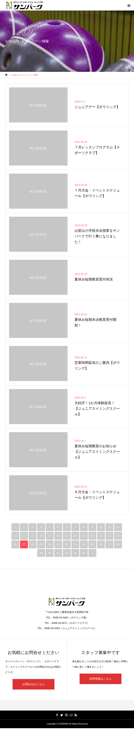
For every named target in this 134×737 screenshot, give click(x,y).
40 (49, 552)
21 (83, 535)
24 (109, 535)
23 (100, 535)
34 (83, 544)
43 (75, 552)
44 (83, 552)
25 (118, 535)
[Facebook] (57, 715)
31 (58, 544)
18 (58, 535)
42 (66, 552)
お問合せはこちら (33, 684)
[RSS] (76, 715)
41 (58, 552)
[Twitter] (62, 715)
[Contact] (71, 715)
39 (41, 552)
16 (41, 535)
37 (109, 544)
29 (41, 544)
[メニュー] (129, 5)
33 (75, 544)
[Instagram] (66, 715)
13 (15, 535)
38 (118, 544)
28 (32, 544)
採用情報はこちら (100, 678)
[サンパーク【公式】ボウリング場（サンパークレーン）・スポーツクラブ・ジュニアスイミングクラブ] (24, 5)
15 (32, 535)
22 (92, 535)
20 (75, 535)
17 (49, 535)
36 (100, 544)
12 (118, 527)
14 (24, 535)
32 (66, 544)
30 (49, 544)
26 (15, 544)
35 (92, 544)
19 (66, 535)
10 (100, 527)
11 (109, 527)
